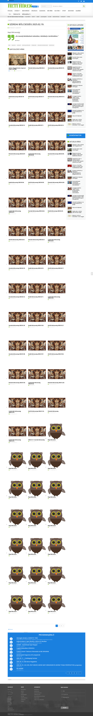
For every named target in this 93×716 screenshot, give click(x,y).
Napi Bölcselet (52, 440)
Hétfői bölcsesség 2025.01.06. (56, 354)
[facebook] (92, 273)
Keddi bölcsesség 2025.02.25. (55, 211)
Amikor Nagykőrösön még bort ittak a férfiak (17, 68)
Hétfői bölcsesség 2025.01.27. (56, 325)
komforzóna (51, 45)
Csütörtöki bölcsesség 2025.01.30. (54, 297)
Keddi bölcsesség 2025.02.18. (36, 268)
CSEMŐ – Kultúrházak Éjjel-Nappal (27, 645)
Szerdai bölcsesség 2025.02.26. (36, 211)
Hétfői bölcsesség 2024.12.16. (36, 411)
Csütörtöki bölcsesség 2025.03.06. (34, 154)
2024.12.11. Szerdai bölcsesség (36, 440)
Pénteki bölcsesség (53, 411)
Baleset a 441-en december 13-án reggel (78, 124)
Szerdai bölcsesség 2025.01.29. (17, 325)
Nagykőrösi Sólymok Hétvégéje (77, 86)
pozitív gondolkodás (26, 45)
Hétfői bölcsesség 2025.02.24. (17, 239)
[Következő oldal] (63, 626)
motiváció (19, 45)
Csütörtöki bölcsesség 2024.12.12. (15, 440)
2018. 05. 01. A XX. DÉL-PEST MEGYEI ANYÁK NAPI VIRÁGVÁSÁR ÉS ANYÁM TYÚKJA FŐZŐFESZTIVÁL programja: (49, 665)
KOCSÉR (49, 16)
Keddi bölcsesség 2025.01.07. (36, 354)
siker (9, 45)
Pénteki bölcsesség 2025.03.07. (17, 154)
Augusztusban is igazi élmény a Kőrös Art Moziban (32, 641)
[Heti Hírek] (23, 5)
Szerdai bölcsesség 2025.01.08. (17, 354)
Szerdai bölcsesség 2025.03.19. (56, 68)
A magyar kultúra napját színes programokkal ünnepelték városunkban (76, 99)
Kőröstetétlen (56, 16)
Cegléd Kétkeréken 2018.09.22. (26, 648)
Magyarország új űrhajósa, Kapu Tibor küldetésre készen (77, 63)
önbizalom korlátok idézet (43, 45)
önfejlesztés (34, 45)
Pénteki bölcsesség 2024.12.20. (56, 382)
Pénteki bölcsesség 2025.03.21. (36, 68)
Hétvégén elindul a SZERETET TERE (27, 638)
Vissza (11, 629)
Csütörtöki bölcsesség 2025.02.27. (15, 211)
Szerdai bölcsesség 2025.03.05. (56, 154)
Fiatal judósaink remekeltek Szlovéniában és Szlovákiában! (76, 91)
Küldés (64, 707)
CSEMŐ (37, 16)
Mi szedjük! (20, 668)
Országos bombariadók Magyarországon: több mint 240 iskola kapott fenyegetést (78, 105)
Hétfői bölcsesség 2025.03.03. (36, 182)
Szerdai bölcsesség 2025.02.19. (17, 268)
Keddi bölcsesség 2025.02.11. (36, 297)
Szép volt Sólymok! (77, 115)
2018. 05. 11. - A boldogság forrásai (27, 658)
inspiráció (14, 45)
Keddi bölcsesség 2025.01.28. (36, 325)
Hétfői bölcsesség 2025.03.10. (56, 125)
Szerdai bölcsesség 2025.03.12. (17, 125)
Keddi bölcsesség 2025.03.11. (36, 125)
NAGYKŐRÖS (27, 16)
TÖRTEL (68, 16)
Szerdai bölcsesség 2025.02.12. (17, 297)
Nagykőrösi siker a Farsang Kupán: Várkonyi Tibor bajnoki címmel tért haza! (77, 68)
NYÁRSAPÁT (63, 16)
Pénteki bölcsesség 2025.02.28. (56, 182)
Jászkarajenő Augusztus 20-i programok (28, 655)
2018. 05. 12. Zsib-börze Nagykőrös (27, 661)
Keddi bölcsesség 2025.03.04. (16, 182)
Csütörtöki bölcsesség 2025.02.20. (54, 240)
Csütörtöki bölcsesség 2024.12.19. (15, 411)
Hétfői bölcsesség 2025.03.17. (36, 96)
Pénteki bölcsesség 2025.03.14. (56, 96)
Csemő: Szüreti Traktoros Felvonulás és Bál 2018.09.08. (33, 651)
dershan (26, 632)
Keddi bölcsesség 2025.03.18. (16, 96)
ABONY (33, 16)
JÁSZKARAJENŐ (43, 16)
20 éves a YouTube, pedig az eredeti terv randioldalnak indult (77, 75)
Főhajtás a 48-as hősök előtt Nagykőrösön (78, 53)
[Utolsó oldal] (80, 673)
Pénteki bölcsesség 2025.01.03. (17, 382)
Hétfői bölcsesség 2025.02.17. (56, 268)
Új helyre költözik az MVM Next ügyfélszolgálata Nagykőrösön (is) (77, 80)
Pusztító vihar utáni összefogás (77, 58)
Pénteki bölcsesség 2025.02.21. (36, 239)
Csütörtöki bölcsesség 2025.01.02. (34, 383)
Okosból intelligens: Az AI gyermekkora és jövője (78, 112)
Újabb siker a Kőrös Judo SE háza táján (77, 120)
